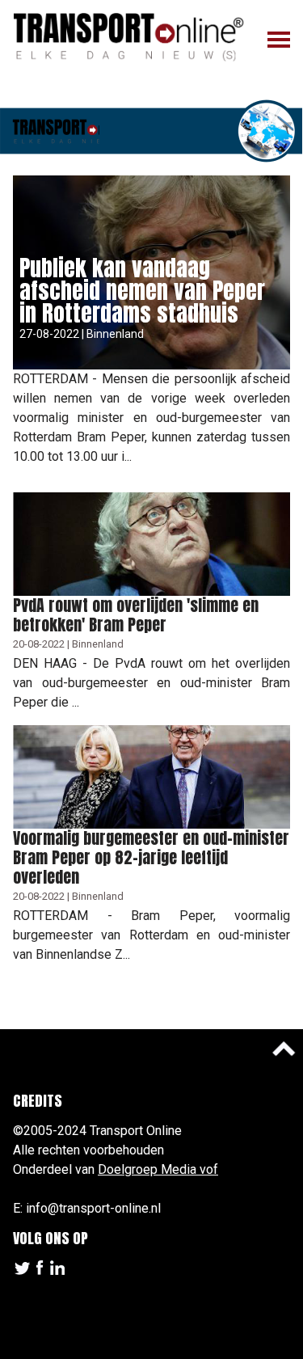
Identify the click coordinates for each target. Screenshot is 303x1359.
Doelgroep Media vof (158, 1169)
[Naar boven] (283, 1048)
